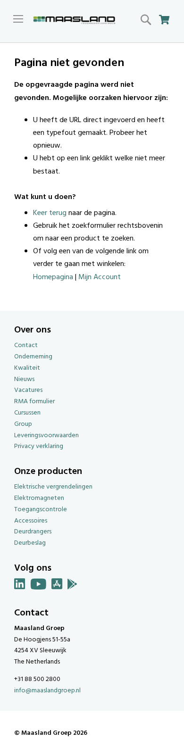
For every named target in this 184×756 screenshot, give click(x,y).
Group (23, 424)
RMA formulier (34, 401)
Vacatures (28, 390)
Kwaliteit (27, 368)
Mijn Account (99, 277)
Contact (26, 345)
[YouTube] (38, 586)
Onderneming (33, 356)
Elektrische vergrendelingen (53, 487)
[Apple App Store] (57, 586)
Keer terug (50, 213)
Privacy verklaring (38, 446)
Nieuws (24, 379)
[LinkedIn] (19, 586)
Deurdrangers (32, 531)
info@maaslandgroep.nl (47, 690)
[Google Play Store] (72, 586)
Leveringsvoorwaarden (46, 435)
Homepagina (53, 277)
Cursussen (27, 412)
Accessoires (30, 520)
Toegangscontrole (40, 509)
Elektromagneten (39, 498)
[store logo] (74, 20)
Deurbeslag (30, 543)
